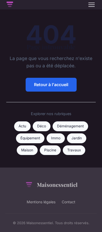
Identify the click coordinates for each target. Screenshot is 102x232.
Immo (55, 138)
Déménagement (70, 126)
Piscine (50, 150)
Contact (68, 202)
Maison (27, 150)
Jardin (76, 138)
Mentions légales (41, 202)
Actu (22, 126)
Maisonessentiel (57, 184)
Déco (41, 126)
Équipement (30, 138)
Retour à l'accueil (51, 84)
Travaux (74, 150)
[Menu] (91, 5)
